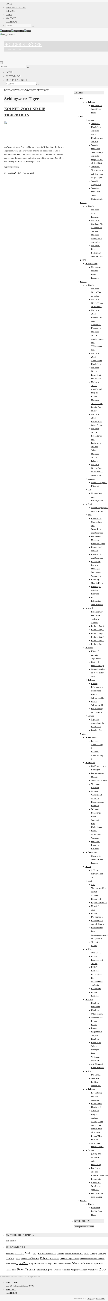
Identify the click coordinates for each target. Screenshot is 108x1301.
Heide (18, 1259)
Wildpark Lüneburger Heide (96, 812)
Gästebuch (12, 22)
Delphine (60, 1254)
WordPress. (100, 1298)
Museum (93, 1259)
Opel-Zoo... (96, 953)
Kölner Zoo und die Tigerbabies (96, 655)
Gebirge (93, 1253)
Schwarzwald (79, 1263)
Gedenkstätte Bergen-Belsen (97, 1021)
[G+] (17, 31)
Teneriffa (22, 1269)
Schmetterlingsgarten (64, 1263)
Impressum (12, 1282)
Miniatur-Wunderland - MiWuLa (97, 795)
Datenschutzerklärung (20, 1286)
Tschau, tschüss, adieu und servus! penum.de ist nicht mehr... (97, 1125)
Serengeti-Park (97, 1263)
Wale (51, 1270)
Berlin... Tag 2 (97, 640)
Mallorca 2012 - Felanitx (95, 457)
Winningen (82, 1270)
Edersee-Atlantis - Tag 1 (97, 755)
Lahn (62, 1259)
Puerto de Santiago (43, 1263)
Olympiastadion (11, 1263)
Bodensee (43, 1253)
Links (9, 15)
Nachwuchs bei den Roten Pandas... (97, 859)
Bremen (94, 1028)
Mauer (77, 1258)
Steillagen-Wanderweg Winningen (96, 572)
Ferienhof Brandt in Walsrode (95, 845)
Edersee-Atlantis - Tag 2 (97, 744)
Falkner (80, 1254)
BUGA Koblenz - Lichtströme (96, 970)
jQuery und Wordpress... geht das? (96, 1186)
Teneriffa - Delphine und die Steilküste (97, 159)
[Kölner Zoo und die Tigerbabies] (14, 141)
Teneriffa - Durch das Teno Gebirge (97, 148)
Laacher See (96, 730)
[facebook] (5, 31)
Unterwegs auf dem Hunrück (96, 590)
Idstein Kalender (16, 7)
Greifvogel (102, 1254)
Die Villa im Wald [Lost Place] (96, 109)
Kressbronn (54, 1259)
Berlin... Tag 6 (97, 626)
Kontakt (11, 18)
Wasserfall (66, 1270)
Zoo (102, 1269)
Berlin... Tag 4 (97, 633)
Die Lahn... (96, 1075)
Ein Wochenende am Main (97, 981)
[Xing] (27, 31)
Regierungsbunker (99, 902)
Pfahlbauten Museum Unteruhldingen (98, 540)
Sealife (88, 1263)
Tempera (90, 1298)
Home (9, 4)
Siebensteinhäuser (99, 780)
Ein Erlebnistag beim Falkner (97, 601)
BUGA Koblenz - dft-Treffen (97, 960)
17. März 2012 (11, 173)
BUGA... (95, 913)
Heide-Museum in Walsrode (96, 834)
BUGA (52, 1253)
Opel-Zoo (22, 1263)
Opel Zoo (95, 1078)
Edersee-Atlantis (71, 1254)
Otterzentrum (97, 1014)
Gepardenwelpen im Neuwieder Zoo (98, 673)
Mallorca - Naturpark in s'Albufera (96, 238)
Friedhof (86, 1254)
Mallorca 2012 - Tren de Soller (96, 292)
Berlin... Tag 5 (97, 630)
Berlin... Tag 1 (97, 644)
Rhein (54, 1263)
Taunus (8, 1270)
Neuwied (100, 1259)
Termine (10, 11)
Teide (14, 1270)
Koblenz (45, 1258)
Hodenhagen (26, 1259)
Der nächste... (97, 917)
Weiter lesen (11, 167)
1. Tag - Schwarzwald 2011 (97, 874)
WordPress (92, 1269)
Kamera (35, 1258)
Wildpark (74, 1270)
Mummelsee (85, 1259)
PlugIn (32, 1263)
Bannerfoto (96, 989)
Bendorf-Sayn (19, 1254)
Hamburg (95, 1010)
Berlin (28, 1253)
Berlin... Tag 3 (97, 637)
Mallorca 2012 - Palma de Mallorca (97, 303)
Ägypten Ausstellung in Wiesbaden (97, 723)
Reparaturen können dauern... (96, 1096)
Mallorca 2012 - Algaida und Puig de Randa (96, 389)
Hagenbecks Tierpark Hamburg (96, 1035)
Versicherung (42, 1269)
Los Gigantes (69, 1259)
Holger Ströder (23, 44)
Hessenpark (96, 899)
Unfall (31, 1269)
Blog (35, 1253)
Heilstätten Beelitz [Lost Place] (96, 1211)
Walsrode (57, 1270)
